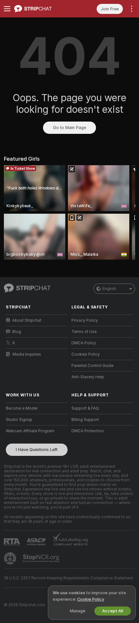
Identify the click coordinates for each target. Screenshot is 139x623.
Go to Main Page (69, 127)
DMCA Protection (87, 431)
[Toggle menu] (7, 8)
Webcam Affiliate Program (30, 431)
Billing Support (85, 419)
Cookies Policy (85, 354)
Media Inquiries (27, 354)
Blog (16, 331)
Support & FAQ (85, 408)
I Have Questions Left (37, 449)
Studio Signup (19, 419)
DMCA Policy (83, 343)
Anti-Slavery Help (87, 377)
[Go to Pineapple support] (10, 558)
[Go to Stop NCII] (42, 558)
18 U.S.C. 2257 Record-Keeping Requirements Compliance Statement (68, 578)
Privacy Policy (84, 320)
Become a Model (21, 408)
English (109, 288)
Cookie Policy (90, 599)
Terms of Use (84, 331)
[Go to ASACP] (37, 541)
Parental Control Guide (92, 365)
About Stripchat (26, 320)
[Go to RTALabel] (12, 542)
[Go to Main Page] (42, 9)
